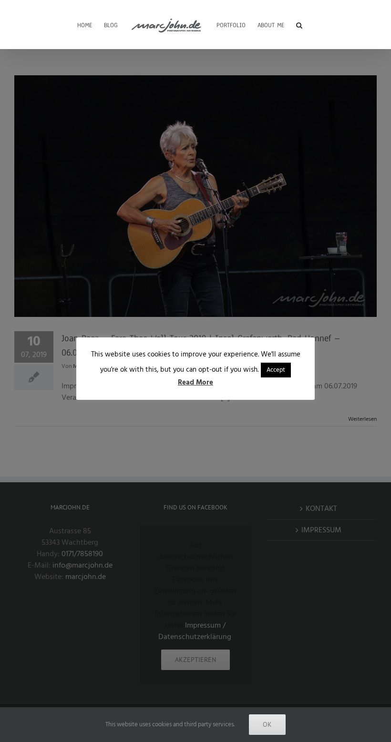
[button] (299, 24)
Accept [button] (276, 370)
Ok (267, 724)
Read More (195, 382)
